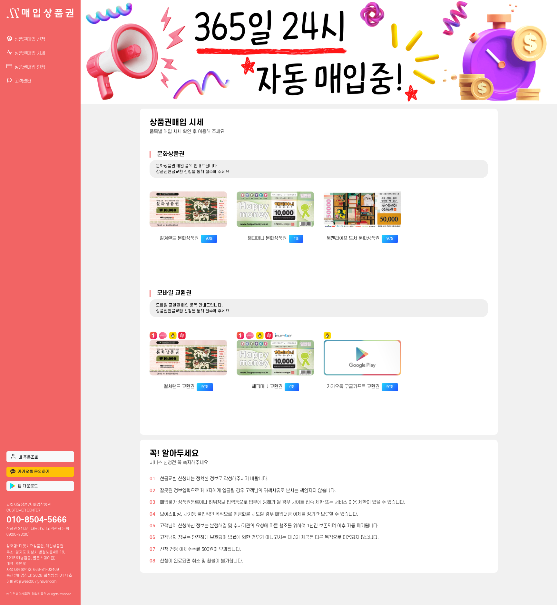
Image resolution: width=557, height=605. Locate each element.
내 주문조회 (28, 457)
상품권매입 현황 (30, 67)
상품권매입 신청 (30, 39)
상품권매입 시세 (30, 53)
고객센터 (23, 81)
